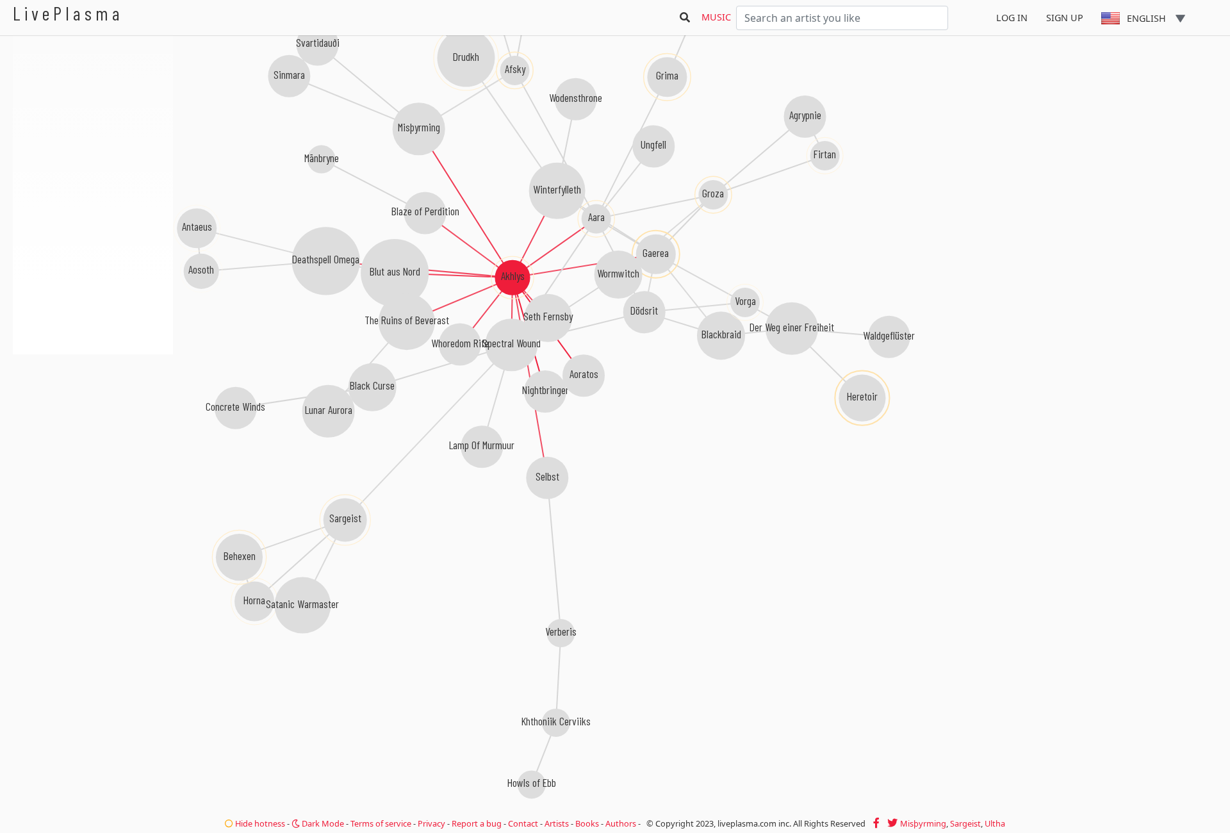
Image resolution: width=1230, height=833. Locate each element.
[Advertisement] (93, 423)
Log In (1012, 18)
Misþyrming (923, 823)
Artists (557, 823)
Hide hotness (259, 823)
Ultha (995, 823)
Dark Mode (322, 823)
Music (716, 17)
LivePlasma (68, 13)
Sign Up (1064, 18)
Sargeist (965, 823)
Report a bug (477, 823)
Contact (523, 823)
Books (587, 823)
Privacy (431, 823)
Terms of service (380, 823)
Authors (620, 823)
